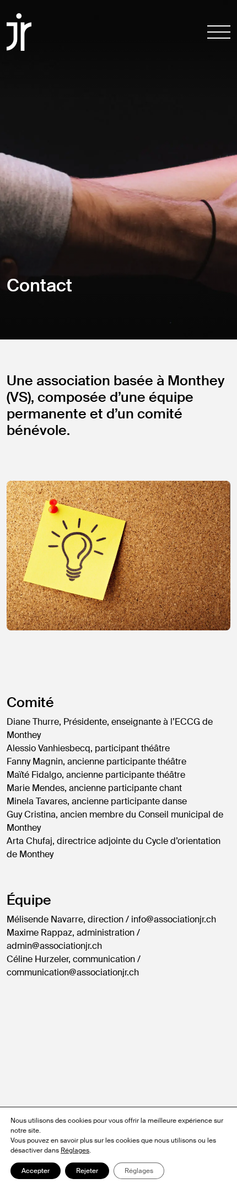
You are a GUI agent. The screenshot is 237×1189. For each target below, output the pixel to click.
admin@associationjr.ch (54, 946)
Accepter (35, 1170)
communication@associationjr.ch (73, 972)
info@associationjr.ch (173, 919)
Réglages (75, 1150)
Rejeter (87, 1170)
